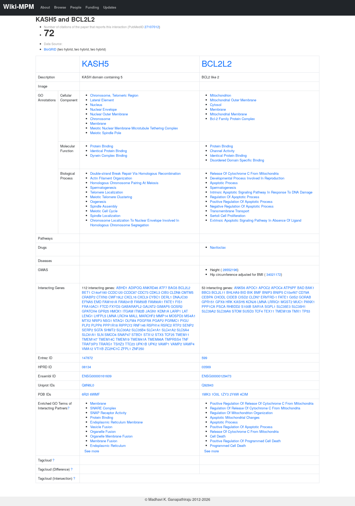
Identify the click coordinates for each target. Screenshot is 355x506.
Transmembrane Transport (229, 210)
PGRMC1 (172, 320)
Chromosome (100, 118)
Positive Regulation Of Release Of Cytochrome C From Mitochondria (261, 403)
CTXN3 (101, 297)
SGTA (98, 329)
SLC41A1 (154, 329)
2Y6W (234, 394)
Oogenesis (98, 201)
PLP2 (86, 325)
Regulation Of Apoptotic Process (234, 196)
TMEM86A (156, 339)
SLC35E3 (284, 306)
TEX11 (269, 311)
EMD (97, 301)
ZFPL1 (126, 348)
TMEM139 (283, 311)
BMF (257, 292)
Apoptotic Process (224, 182)
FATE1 (169, 301)
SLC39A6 (224, 311)
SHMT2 (109, 329)
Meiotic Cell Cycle (103, 210)
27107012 (151, 26)
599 (204, 357)
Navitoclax (218, 247)
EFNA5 (87, 301)
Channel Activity (222, 150)
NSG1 (107, 320)
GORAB (305, 297)
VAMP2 (176, 343)
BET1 (86, 292)
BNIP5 (278, 292)
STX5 (159, 334)
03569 (206, 366)
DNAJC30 (180, 297)
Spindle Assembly (103, 206)
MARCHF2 (147, 315)
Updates (109, 7)
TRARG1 (105, 343)
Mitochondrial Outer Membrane (233, 99)
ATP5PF (290, 287)
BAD (300, 287)
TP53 (306, 311)
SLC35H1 (299, 306)
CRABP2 (88, 297)
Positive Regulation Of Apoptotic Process (241, 201)
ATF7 (163, 287)
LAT (185, 311)
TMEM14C (106, 339)
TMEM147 (89, 339)
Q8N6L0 (88, 385)
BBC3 (206, 292)
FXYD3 (114, 306)
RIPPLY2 (125, 325)
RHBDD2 (233, 306)
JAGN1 (151, 311)
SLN (100, 334)
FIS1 (178, 301)
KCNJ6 (251, 301)
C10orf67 (291, 292)
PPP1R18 (110, 325)
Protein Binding (101, 145)
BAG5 (172, 287)
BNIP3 (267, 292)
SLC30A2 (123, 329)
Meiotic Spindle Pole (105, 132)
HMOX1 (116, 311)
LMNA (111, 315)
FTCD (104, 306)
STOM (236, 311)
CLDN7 (254, 297)
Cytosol (215, 104)
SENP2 (188, 325)
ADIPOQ (135, 287)
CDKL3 (154, 292)
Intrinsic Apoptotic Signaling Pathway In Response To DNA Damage (261, 192)
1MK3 (206, 394)
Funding (92, 7)
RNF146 (139, 325)
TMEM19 (122, 339)
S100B (246, 306)
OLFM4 (130, 320)
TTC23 (130, 343)
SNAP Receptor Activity (108, 412)
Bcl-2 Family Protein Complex (232, 118)
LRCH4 (122, 315)
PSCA (221, 306)
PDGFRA (144, 320)
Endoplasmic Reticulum (108, 445)
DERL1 (166, 297)
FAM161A (109, 301)
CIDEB (232, 297)
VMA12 (87, 348)
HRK (229, 301)
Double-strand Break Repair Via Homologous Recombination (135, 173)
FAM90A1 (155, 301)
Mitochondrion (220, 95)
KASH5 (95, 63)
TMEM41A (138, 339)
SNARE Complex (103, 407)
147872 (87, 357)
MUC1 (298, 301)
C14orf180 (99, 292)
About (45, 7)
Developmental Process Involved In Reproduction (247, 178)
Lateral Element (102, 99)
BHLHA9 (232, 292)
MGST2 (286, 301)
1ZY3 (225, 394)
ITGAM (128, 311)
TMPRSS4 (173, 339)
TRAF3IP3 (90, 343)
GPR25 (103, 311)
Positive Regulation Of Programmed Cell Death (245, 440)
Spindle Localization (105, 215)
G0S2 (293, 297)
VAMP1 (163, 343)
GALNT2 (149, 306)
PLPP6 (96, 325)
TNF (185, 339)
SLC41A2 (169, 329)
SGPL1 (270, 306)
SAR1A (258, 306)
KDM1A (163, 311)
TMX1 (296, 311)
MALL (133, 315)
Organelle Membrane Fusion (111, 436)
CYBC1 (154, 297)
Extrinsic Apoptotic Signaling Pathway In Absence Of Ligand (255, 220)
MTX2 (86, 320)
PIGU (184, 320)
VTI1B (99, 348)
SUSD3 (248, 311)
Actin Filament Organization (111, 178)
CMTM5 (187, 292)
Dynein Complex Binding (108, 155)
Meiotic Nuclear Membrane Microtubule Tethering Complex (134, 128)
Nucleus (96, 104)
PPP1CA (208, 306)
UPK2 (152, 343)
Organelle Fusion (103, 431)
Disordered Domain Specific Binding (237, 160)
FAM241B (125, 301)
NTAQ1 (118, 320)
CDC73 (143, 292)
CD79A (304, 292)
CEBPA (207, 297)
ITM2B (139, 311)
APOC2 (264, 287)
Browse (60, 7)
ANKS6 (239, 287)
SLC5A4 (183, 329)
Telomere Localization (106, 192)
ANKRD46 (150, 287)
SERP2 (87, 329)
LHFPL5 (100, 315)
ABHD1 (121, 287)
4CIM (244, 394)
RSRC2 (166, 325)
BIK (250, 292)
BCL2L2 (217, 63)
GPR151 (208, 301)
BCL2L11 (218, 292)
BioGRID (50, 49)
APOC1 (252, 287)
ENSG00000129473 (216, 375)
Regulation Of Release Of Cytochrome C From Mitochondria (255, 407)
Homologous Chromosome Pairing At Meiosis (124, 182)
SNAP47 (123, 334)
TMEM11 (182, 334)
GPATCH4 (89, 311)
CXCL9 (142, 297)
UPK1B (141, 343)
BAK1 (309, 287)
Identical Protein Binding (108, 150)
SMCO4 (110, 334)
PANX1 (309, 301)
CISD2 (243, 297)
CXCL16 (130, 297)
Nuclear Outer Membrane (109, 113)
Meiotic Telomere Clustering (111, 196)
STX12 (148, 334)
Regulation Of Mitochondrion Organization (241, 412)
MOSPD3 (176, 315)
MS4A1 (189, 315)
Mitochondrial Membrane (228, 113)
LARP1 (175, 311)
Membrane (98, 123)
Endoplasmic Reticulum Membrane (116, 422)
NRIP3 (97, 320)
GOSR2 (176, 306)
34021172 (273, 274)
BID (243, 292)
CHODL (220, 297)
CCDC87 (130, 292)
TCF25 (169, 334)
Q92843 (207, 385)
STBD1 (137, 334)
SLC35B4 (139, 329)
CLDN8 (175, 292)
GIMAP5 (163, 306)
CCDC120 (115, 292)
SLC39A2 (209, 311)
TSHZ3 (118, 343)
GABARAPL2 (131, 306)
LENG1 (87, 315)
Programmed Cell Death (228, 445)
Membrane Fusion (103, 440)
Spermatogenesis (103, 187)
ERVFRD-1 (269, 297)
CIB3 (165, 292)
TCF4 (259, 311)
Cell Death (218, 436)
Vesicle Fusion (101, 426)
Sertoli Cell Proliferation (227, 215)
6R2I (85, 394)
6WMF (95, 394)
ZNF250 (138, 348)
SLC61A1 (89, 334)
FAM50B (140, 301)
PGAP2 (158, 320)
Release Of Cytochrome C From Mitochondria (244, 173)
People (75, 7)
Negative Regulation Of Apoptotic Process (242, 206)
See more (91, 450)
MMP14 (162, 315)
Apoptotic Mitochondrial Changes (235, 417)
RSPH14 (153, 325)
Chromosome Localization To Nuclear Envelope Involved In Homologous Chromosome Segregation (134, 222)
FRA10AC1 (90, 306)
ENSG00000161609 (96, 375)
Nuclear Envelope (103, 109)
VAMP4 (188, 343)
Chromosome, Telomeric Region (114, 95)
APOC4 (276, 287)
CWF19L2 (115, 297)
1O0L (216, 394)
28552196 (230, 269)
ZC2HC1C (112, 348)
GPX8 (220, 301)
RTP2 (177, 325)
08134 (86, 366)
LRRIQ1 (274, 301)
